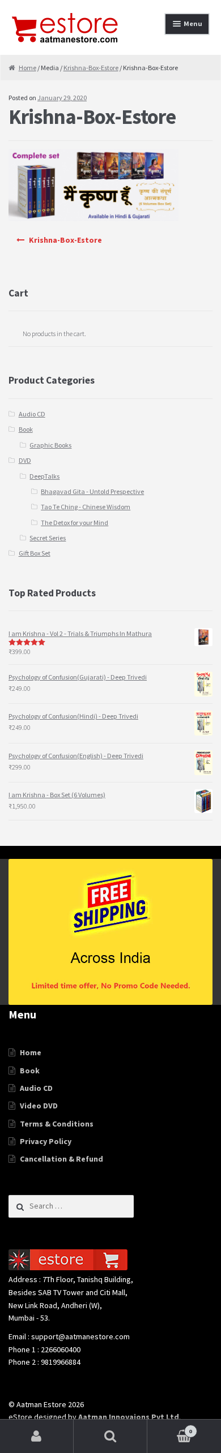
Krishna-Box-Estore (90, 67)
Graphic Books (50, 445)
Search (110, 1436)
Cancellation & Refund (61, 1159)
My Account (37, 1436)
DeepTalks (44, 476)
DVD (25, 460)
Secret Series (47, 538)
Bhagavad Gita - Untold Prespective (92, 491)
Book (26, 429)
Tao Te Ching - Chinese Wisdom (85, 506)
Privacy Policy (45, 1141)
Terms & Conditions (57, 1124)
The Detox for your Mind (74, 522)
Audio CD (32, 414)
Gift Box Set (34, 553)
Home (27, 67)
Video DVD (39, 1106)
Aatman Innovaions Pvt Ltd (128, 1417)
